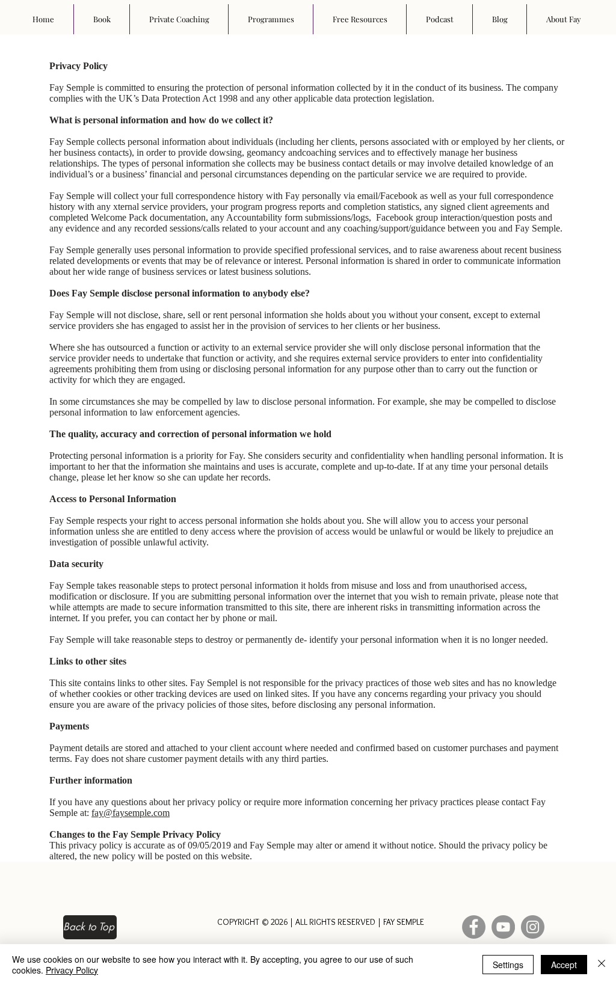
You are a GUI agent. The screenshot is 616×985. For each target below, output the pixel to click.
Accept (564, 965)
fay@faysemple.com (130, 813)
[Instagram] (532, 927)
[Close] (601, 964)
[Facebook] (473, 927)
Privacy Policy (72, 970)
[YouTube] (503, 927)
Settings (508, 965)
